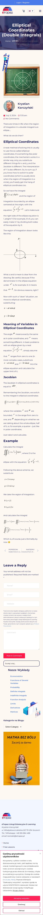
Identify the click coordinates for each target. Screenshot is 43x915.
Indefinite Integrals (18, 695)
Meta (13, 880)
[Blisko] (40, 853)
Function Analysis (18, 699)
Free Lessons (9, 847)
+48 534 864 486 (23, 833)
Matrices (14, 712)
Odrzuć (22, 911)
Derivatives (15, 708)
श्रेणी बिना (15, 41)
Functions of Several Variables (19, 681)
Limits (13, 704)
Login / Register (23, 3)
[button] (40, 11)
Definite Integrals (17, 691)
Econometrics (16, 676)
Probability (15, 687)
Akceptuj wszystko (21, 898)
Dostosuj (21, 904)
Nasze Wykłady (19, 670)
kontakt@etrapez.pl (16, 836)
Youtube (6, 880)
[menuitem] (31, 10)
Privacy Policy (18, 891)
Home (8, 41)
